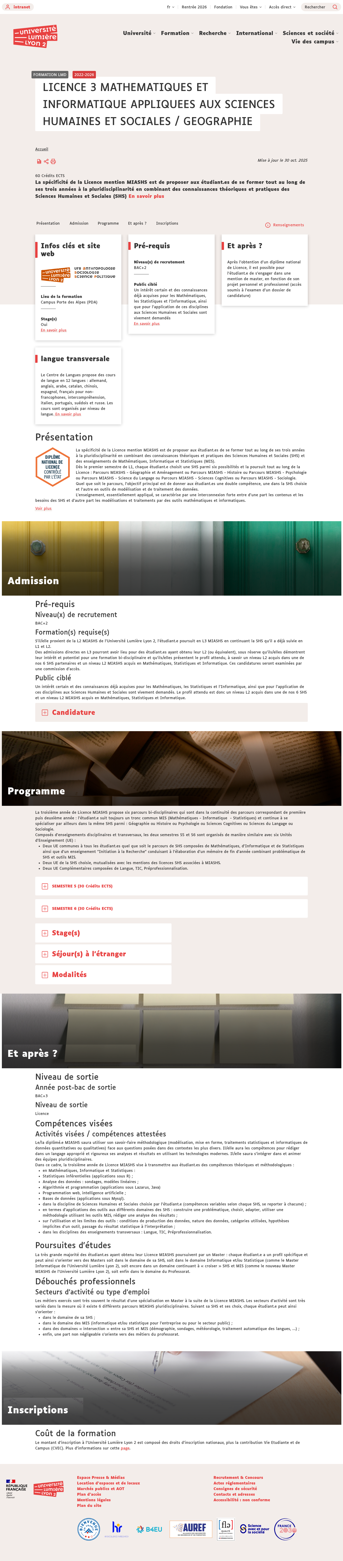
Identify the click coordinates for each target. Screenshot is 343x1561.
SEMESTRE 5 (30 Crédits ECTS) (82, 886)
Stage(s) (66, 933)
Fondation (223, 7)
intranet (22, 7)
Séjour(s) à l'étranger (89, 954)
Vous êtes (249, 7)
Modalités (69, 974)
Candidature (73, 712)
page (125, 1448)
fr (168, 7)
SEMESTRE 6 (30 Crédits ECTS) (82, 908)
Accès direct (280, 7)
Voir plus (43, 508)
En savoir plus (146, 196)
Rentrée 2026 (194, 7)
